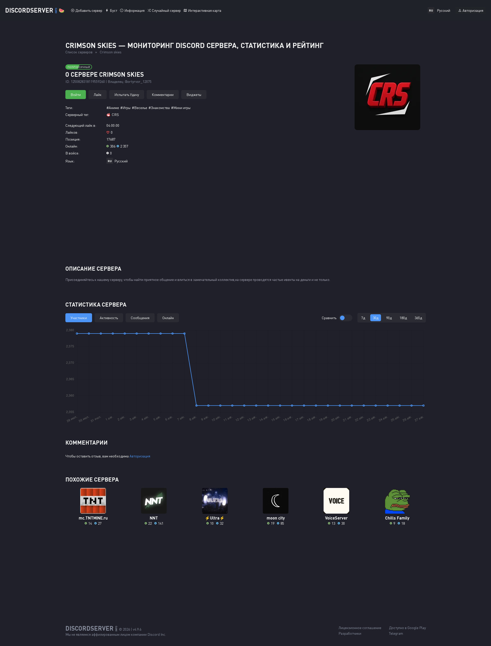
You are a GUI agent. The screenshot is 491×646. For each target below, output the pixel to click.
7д (363, 318)
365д (418, 318)
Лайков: (71, 132)
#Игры (125, 107)
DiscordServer (34, 10)
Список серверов (79, 52)
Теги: (69, 107)
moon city (276, 517)
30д (375, 318)
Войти (76, 94)
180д (403, 318)
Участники (79, 318)
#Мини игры (181, 107)
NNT (154, 517)
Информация (134, 10)
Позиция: (73, 139)
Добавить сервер (88, 10)
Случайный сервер (166, 10)
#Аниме (112, 107)
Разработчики (349, 633)
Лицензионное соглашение (359, 627)
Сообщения (140, 318)
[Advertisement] (245, 216)
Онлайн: (71, 146)
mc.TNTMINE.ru (93, 517)
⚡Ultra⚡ (215, 517)
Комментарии (163, 94)
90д (389, 318)
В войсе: (72, 153)
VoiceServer (336, 517)
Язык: (70, 161)
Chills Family (397, 517)
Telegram (396, 633)
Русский (121, 161)
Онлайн (168, 318)
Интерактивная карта (204, 10)
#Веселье (139, 107)
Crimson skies (111, 52)
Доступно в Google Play (407, 627)
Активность (109, 318)
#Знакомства (159, 107)
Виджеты (193, 94)
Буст (113, 10)
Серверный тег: (77, 114)
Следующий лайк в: (80, 125)
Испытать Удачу (126, 94)
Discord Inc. (156, 634)
